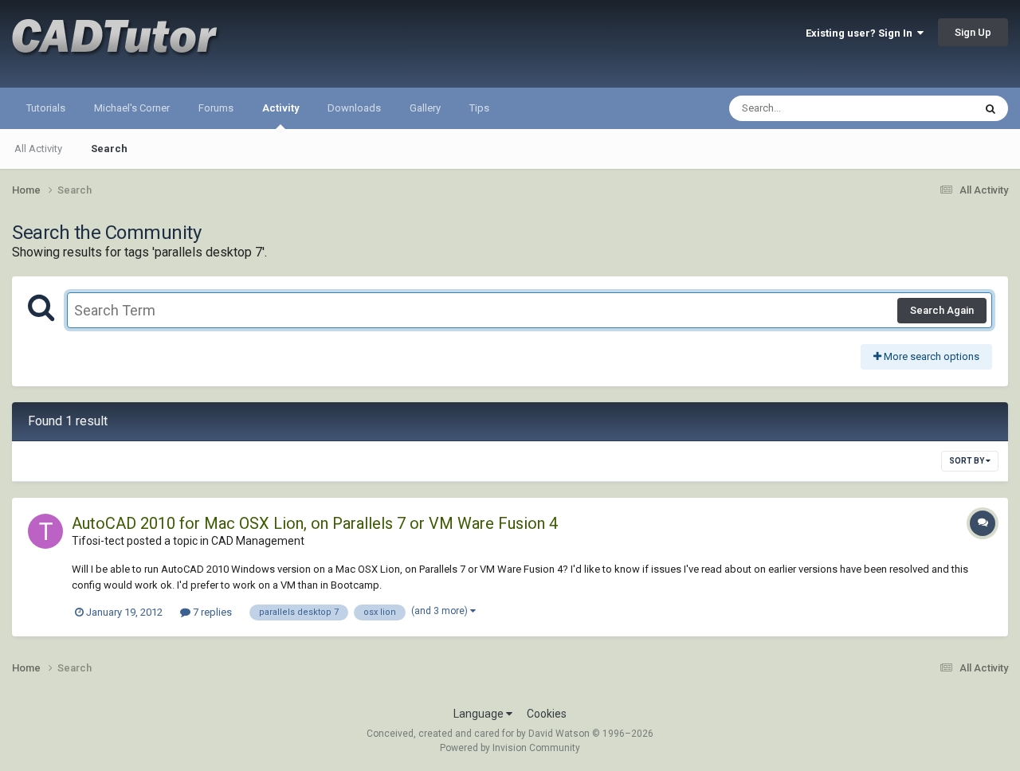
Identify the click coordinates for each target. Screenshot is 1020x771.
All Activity (38, 149)
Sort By (967, 460)
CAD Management (257, 540)
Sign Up (973, 32)
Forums (215, 108)
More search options (930, 356)
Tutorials (45, 108)
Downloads (354, 108)
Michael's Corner (132, 108)
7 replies (211, 612)
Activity (280, 108)
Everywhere (925, 108)
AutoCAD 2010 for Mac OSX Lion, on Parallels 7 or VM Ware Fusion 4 (315, 523)
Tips (479, 108)
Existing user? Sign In (861, 33)
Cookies (547, 713)
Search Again (942, 310)
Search (109, 149)
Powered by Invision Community (510, 747)
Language (479, 713)
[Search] (990, 108)
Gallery (425, 108)
